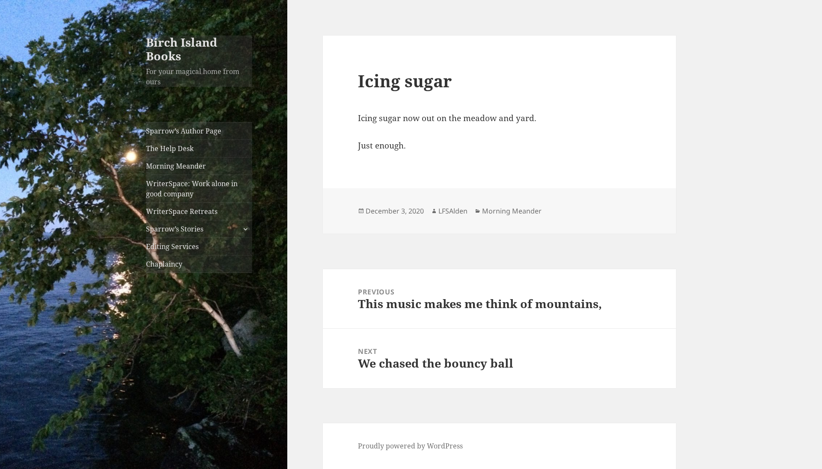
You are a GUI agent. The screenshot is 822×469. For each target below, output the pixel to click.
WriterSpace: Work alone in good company (192, 189)
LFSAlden (453, 211)
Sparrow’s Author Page (183, 131)
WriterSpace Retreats (181, 211)
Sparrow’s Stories (174, 229)
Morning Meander (176, 166)
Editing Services (172, 246)
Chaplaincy (164, 264)
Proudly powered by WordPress (410, 446)
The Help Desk (170, 148)
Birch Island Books (181, 49)
